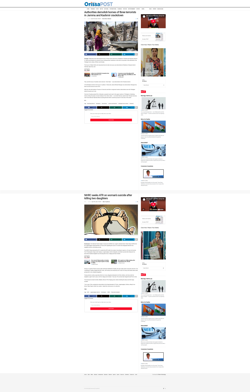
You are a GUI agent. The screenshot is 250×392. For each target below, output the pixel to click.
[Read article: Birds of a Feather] (154, 127)
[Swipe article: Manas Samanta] (153, 245)
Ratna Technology (162, 374)
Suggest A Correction (88, 109)
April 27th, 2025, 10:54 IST (96, 18)
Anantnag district (91, 103)
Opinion (114, 374)
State (97, 8)
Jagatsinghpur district (95, 292)
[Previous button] (142, 62)
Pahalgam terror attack (123, 103)
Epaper (154, 8)
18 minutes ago (95, 264)
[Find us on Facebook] (163, 388)
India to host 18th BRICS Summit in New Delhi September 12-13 (100, 74)
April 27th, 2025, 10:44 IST (96, 201)
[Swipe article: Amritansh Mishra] (153, 62)
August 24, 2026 (144, 157)
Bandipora (98, 103)
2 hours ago (94, 76)
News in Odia (160, 8)
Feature (125, 8)
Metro (101, 8)
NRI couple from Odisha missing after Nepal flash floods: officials (126, 261)
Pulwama (131, 103)
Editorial (110, 374)
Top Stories (107, 201)
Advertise (127, 374)
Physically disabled (115, 292)
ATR (88, 292)
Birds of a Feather (145, 119)
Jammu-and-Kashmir (112, 103)
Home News (104, 18)
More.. (143, 8)
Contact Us (132, 374)
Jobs (136, 374)
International (113, 8)
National (106, 8)
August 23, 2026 (144, 180)
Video (150, 8)
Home (88, 8)
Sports (138, 8)
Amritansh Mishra (149, 72)
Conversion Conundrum (147, 166)
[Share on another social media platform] (136, 54)
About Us (122, 374)
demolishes (104, 103)
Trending (93, 8)
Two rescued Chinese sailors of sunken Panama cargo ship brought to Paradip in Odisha (100, 261)
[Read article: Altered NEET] (154, 150)
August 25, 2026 (144, 133)
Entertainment (131, 8)
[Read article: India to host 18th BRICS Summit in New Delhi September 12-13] (87, 75)
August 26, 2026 (144, 110)
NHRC (109, 292)
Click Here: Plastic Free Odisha (150, 45)
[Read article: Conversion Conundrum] (154, 174)
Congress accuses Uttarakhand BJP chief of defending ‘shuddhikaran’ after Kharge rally (127, 74)
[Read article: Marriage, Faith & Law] (154, 103)
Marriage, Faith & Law (146, 95)
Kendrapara (103, 292)
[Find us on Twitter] (165, 388)
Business (120, 8)
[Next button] (165, 62)
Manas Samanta (149, 255)
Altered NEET (144, 142)
